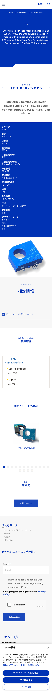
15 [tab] (28, 470)
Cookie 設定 (26, 687)
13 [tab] (20, 470)
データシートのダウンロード (19, 314)
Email (6, 564)
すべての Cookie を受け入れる (26, 673)
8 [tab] (32, 467)
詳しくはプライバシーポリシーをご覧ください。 (22, 665)
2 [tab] (8, 467)
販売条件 (7, 533)
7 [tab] (28, 467)
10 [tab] (40, 467)
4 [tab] (16, 467)
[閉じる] (48, 648)
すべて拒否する (26, 680)
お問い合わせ (26, 503)
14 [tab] (24, 470)
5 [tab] (20, 467)
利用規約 (7, 537)
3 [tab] (12, 467)
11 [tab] (44, 467)
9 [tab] (36, 467)
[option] (26, 436)
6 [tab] (24, 467)
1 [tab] (4, 467)
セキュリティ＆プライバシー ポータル (17, 530)
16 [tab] (32, 470)
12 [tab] (48, 467)
